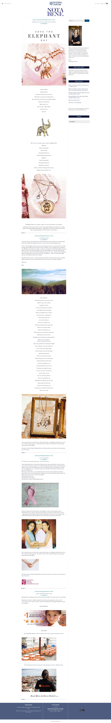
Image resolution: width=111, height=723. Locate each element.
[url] (38, 19)
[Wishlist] (104, 3)
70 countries (28, 601)
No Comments (44, 23)
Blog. (57, 696)
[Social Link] (23, 232)
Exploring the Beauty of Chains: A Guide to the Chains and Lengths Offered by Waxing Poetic (78, 89)
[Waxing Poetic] (55, 3)
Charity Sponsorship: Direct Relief (44, 593)
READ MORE (44, 630)
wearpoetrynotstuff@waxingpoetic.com (55, 710)
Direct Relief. (63, 597)
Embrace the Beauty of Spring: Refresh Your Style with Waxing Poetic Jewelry (79, 93)
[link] (81, 710)
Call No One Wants (44, 457)
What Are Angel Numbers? (74, 100)
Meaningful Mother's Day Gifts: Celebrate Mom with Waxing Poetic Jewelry (78, 97)
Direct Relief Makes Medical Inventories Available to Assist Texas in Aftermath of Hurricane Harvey (44, 633)
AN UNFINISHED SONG (44, 238)
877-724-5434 (55, 707)
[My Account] (102, 3)
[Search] (106, 4)
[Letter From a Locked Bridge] (75, 102)
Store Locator (7, 3)
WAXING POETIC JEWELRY (79, 67)
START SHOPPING (44, 606)
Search (98, 3)
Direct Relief (29, 600)
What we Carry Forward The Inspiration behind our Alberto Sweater (79, 86)
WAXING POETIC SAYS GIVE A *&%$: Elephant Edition (44, 22)
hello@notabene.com (82, 109)
